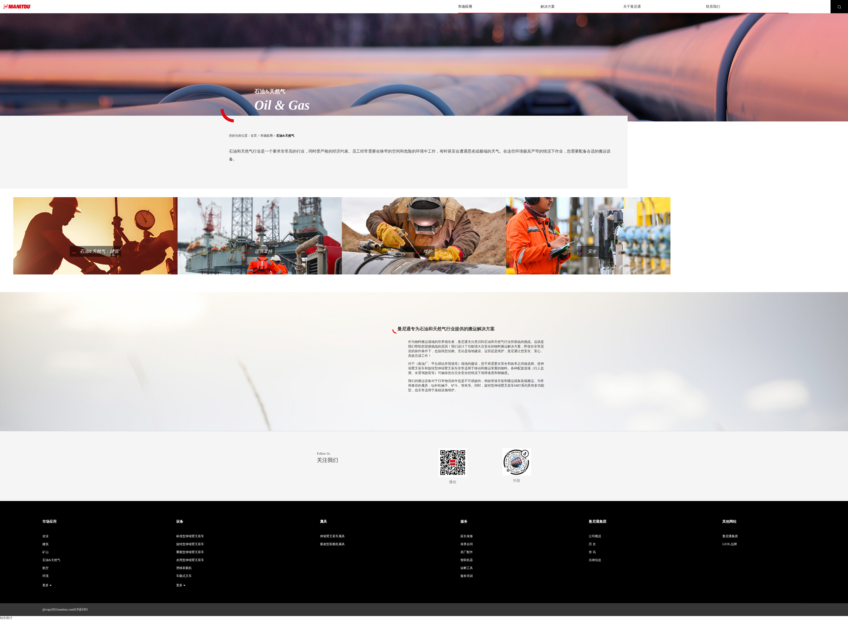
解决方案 (548, 6)
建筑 (45, 544)
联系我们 (713, 6)
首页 (254, 135)
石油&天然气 (51, 560)
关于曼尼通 (632, 6)
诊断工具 (466, 568)
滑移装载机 (184, 568)
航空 (45, 568)
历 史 (592, 544)
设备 (179, 521)
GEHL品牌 (729, 544)
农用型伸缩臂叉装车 (190, 560)
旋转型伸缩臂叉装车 (190, 544)
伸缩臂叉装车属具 (332, 536)
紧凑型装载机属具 (332, 544)
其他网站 (729, 521)
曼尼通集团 (597, 521)
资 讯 (592, 552)
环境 (45, 576)
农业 (45, 536)
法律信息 (595, 560)
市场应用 (465, 6)
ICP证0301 (81, 609)
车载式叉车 (184, 576)
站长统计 (6, 618)
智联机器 (466, 560)
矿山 (45, 552)
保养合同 (466, 544)
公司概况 (595, 536)
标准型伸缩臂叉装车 (190, 536)
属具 (323, 521)
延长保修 (466, 536)
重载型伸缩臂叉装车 (190, 552)
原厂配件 (466, 552)
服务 (464, 521)
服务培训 (466, 576)
